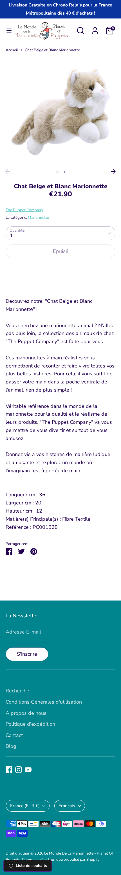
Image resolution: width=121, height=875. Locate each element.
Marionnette (38, 217)
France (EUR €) (25, 806)
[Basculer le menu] (6, 30)
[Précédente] (7, 171)
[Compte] (95, 28)
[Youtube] (28, 769)
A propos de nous (26, 713)
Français (67, 806)
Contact (14, 735)
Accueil (12, 50)
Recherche (17, 690)
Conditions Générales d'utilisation (44, 702)
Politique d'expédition (30, 724)
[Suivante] (113, 171)
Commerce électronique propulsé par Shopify (61, 859)
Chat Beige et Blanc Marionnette (52, 50)
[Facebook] (9, 769)
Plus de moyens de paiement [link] (60, 283)
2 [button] (64, 172)
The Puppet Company (24, 210)
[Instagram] (18, 769)
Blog (11, 746)
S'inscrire (27, 654)
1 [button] (57, 172)
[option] (60, 111)
